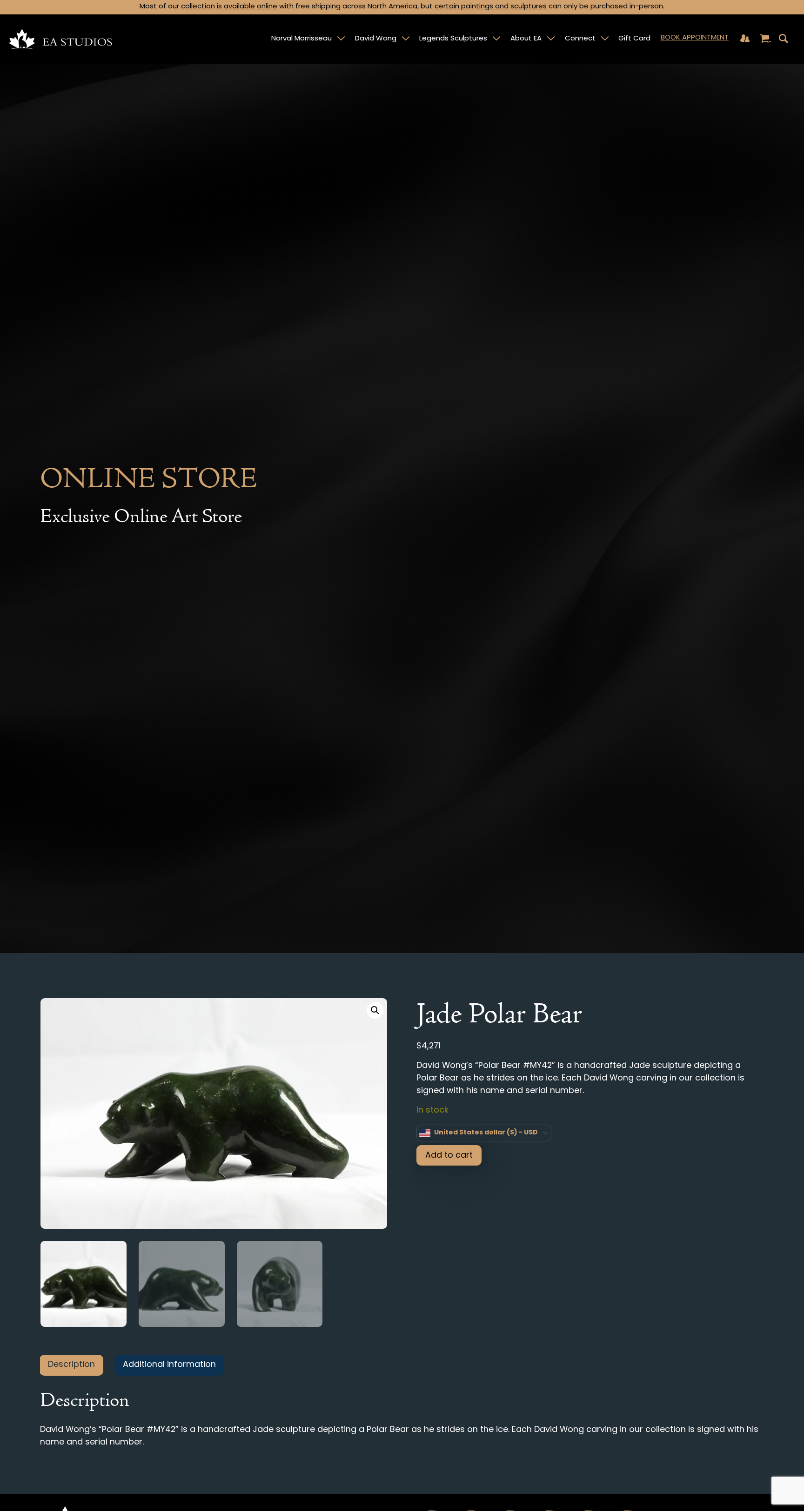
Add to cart (449, 1156)
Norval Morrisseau (301, 38)
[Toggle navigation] (783, 38)
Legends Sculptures (453, 38)
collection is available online (229, 6)
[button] (375, 1010)
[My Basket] (765, 39)
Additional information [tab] (169, 1365)
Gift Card (634, 38)
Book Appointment (695, 37)
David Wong (375, 38)
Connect (580, 38)
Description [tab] (71, 1365)
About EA (526, 38)
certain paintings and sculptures (491, 6)
